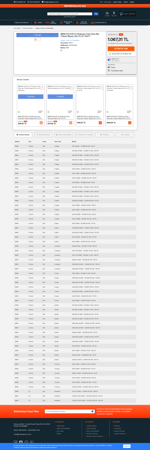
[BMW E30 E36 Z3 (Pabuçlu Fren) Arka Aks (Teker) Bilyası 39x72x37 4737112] (89, 96)
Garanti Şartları (91, 428)
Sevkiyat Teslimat (92, 433)
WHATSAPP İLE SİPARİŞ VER (121, 54)
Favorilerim (117, 428)
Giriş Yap (114, 15)
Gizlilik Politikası (91, 426)
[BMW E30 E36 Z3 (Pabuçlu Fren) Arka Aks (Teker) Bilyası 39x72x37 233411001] (119, 96)
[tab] (23, 134)
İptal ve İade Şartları (93, 431)
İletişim (132, 2)
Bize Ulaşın (60, 431)
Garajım (107, 15)
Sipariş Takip (117, 2)
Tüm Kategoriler (21, 22)
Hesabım (117, 426)
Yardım (125, 2)
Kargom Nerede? (119, 431)
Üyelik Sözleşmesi (120, 433)
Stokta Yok (121, 48)
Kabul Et (126, 446)
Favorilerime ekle (117, 71)
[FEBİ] (61, 50)
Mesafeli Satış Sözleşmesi (95, 436)
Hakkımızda (60, 426)
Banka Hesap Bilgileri (63, 428)
